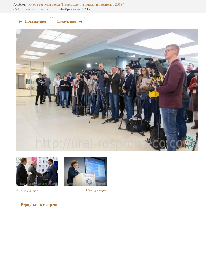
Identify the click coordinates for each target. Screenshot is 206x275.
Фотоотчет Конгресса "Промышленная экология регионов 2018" (75, 4)
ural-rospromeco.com (38, 9)
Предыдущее (35, 21)
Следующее (66, 21)
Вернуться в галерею (39, 205)
